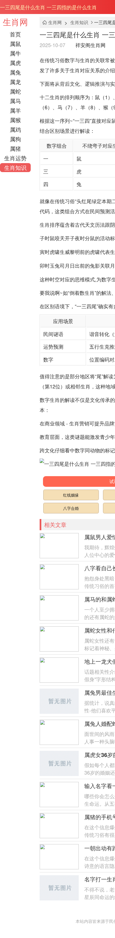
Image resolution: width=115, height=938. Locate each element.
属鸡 (15, 129)
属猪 (15, 148)
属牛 (15, 53)
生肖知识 (15, 167)
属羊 (15, 110)
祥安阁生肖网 (90, 44)
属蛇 (15, 91)
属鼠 (15, 44)
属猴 (15, 120)
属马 (15, 101)
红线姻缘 (71, 495)
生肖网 (15, 22)
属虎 (15, 63)
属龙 (15, 82)
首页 (15, 34)
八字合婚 (71, 508)
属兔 (15, 72)
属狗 (15, 139)
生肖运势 (15, 158)
